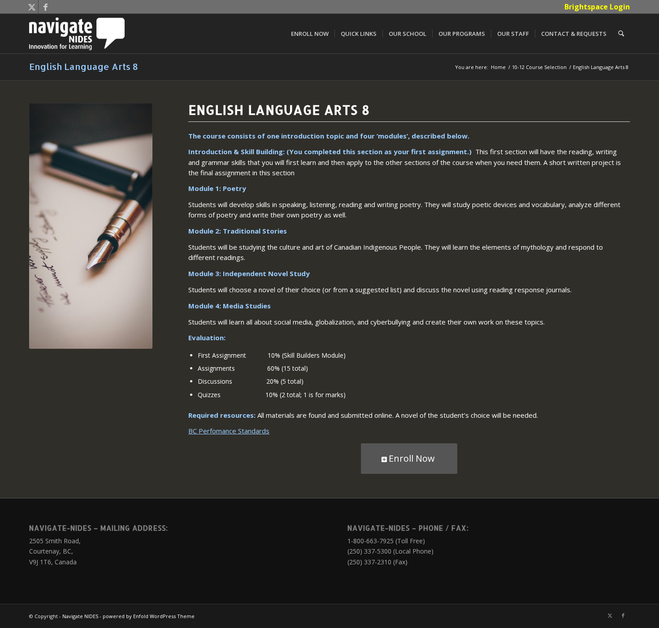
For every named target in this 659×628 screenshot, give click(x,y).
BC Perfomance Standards (228, 430)
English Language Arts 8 (83, 66)
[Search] (621, 33)
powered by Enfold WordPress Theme (149, 616)
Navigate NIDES (80, 616)
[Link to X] (31, 6)
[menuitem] (595, 6)
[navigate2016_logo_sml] (77, 33)
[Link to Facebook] (45, 6)
